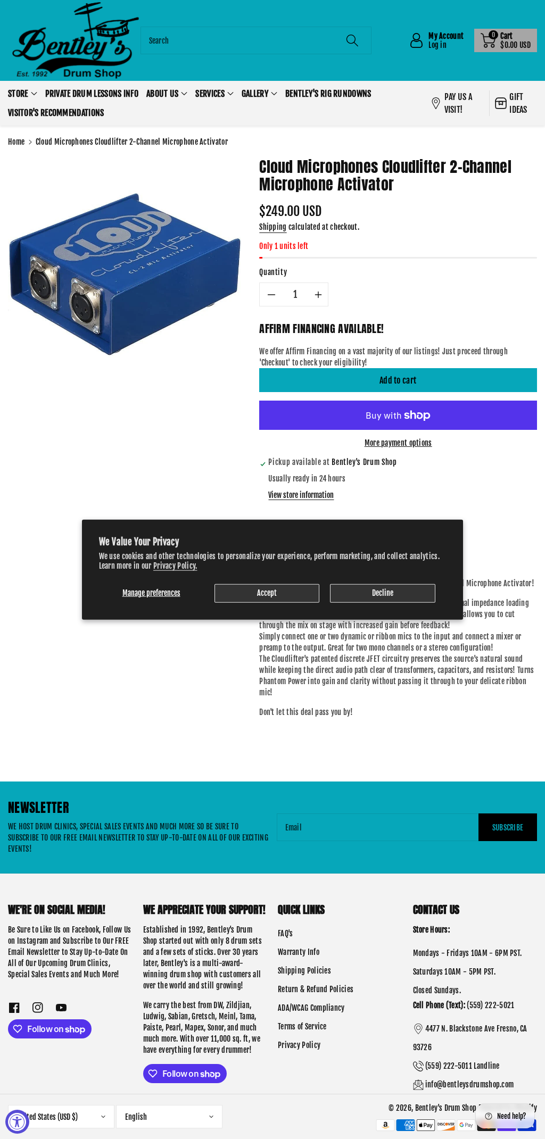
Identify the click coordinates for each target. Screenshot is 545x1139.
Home (16, 141)
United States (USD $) (47, 1116)
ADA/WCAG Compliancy (311, 1007)
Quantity (273, 272)
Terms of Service (302, 1026)
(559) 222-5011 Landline (462, 1065)
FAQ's (285, 933)
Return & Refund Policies (315, 989)
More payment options (398, 442)
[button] (506, 40)
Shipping (272, 226)
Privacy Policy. (175, 565)
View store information (301, 495)
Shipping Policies (304, 970)
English (136, 1116)
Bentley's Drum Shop (446, 1107)
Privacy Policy (299, 1045)
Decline (382, 592)
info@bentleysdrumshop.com (469, 1084)
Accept (267, 592)
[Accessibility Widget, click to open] (17, 1122)
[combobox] (256, 40)
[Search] (352, 40)
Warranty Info (298, 952)
